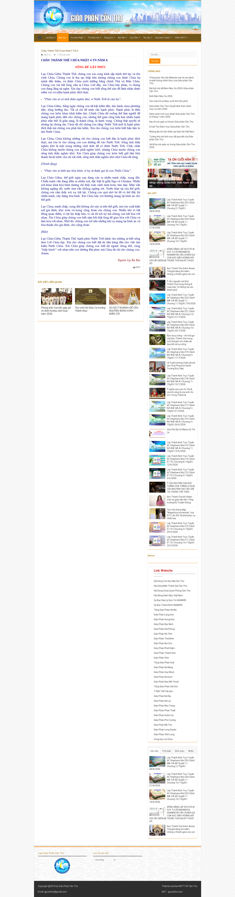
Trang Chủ (40, 37)
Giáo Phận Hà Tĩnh (163, 633)
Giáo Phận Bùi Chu (163, 643)
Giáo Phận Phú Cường (165, 720)
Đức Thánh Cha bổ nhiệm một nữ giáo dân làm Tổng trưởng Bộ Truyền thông (180, 499)
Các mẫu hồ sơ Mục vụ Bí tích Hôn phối (168, 101)
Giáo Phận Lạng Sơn (164, 614)
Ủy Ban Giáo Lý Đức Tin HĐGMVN (170, 600)
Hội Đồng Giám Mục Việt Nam (168, 595)
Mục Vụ (62, 37)
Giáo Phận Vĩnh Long (164, 734)
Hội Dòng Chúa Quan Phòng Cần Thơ (172, 590)
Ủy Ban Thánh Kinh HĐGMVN (168, 605)
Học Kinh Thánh (162, 37)
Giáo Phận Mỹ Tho (163, 725)
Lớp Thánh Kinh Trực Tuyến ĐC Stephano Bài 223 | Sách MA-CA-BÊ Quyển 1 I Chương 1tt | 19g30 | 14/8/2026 (172, 238)
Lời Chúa (50, 37)
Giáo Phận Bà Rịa (162, 696)
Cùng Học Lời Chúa (163, 739)
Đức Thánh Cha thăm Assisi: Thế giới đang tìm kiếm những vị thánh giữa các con (181, 271)
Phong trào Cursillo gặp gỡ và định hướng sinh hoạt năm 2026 (56, 310)
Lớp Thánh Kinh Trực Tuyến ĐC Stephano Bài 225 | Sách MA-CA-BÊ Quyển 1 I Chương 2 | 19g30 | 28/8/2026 (172, 205)
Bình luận (179, 751)
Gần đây (154, 751)
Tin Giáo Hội (93, 37)
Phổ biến (166, 751)
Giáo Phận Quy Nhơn (164, 672)
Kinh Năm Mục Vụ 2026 (160, 96)
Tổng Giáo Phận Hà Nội (165, 610)
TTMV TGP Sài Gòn (163, 691)
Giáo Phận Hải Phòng (164, 629)
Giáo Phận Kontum (163, 677)
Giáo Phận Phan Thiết (164, 710)
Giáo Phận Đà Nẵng (163, 667)
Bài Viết (121, 37)
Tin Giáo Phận (76, 37)
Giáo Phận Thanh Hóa (165, 653)
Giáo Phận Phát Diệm (164, 648)
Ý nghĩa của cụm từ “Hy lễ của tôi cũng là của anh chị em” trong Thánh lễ (180, 392)
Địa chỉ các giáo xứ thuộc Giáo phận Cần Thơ (171, 121)
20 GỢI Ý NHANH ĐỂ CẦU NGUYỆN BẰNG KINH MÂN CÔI (123, 310)
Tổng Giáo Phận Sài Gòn (166, 686)
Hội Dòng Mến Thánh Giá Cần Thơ (170, 586)
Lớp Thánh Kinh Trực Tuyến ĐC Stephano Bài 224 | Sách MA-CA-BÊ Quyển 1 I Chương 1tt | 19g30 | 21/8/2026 (172, 222)
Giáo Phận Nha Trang (164, 705)
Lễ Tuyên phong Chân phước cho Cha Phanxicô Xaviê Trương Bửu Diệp (181, 365)
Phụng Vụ (108, 37)
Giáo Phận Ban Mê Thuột (166, 681)
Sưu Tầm (134, 37)
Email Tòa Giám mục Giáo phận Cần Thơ (169, 126)
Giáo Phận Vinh (161, 657)
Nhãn (191, 751)
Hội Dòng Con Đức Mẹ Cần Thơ (169, 581)
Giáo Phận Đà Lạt (162, 701)
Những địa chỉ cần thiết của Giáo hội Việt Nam (171, 131)
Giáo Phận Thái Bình (164, 638)
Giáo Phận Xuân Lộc (164, 715)
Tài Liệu (146, 37)
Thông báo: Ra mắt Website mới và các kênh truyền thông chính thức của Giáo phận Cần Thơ (171, 80)
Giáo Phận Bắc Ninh (163, 624)
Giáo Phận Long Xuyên (165, 729)
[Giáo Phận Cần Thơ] (117, 17)
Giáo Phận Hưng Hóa (164, 619)
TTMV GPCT (180, 37)
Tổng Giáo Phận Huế (164, 662)
